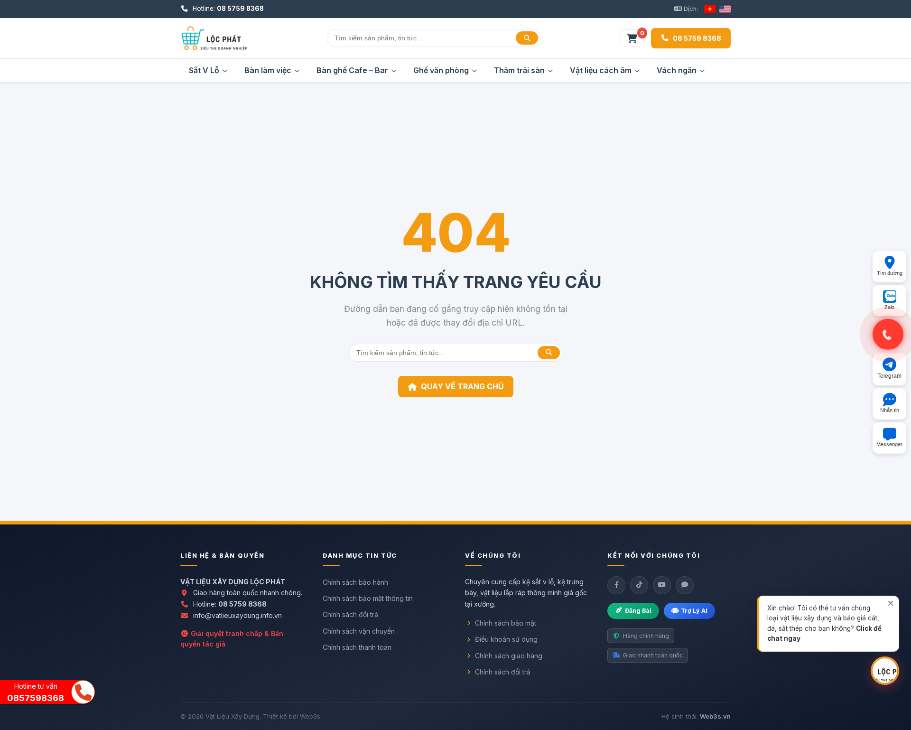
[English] (725, 9)
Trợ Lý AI (694, 610)
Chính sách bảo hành (355, 582)
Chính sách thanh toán (357, 647)
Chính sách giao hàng (508, 656)
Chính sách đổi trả (350, 614)
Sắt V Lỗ (204, 70)
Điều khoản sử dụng (506, 639)
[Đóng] (890, 603)
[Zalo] (685, 585)
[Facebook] (616, 585)
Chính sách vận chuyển (359, 631)
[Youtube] (662, 585)
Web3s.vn (715, 716)
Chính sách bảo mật (505, 623)
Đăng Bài (638, 610)
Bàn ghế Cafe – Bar (352, 70)
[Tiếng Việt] (710, 9)
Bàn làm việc (267, 70)
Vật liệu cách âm (601, 70)
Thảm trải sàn (519, 70)
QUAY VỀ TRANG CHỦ (462, 386)
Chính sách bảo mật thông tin (368, 598)
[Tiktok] (639, 585)
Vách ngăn (677, 70)
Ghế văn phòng (441, 70)
